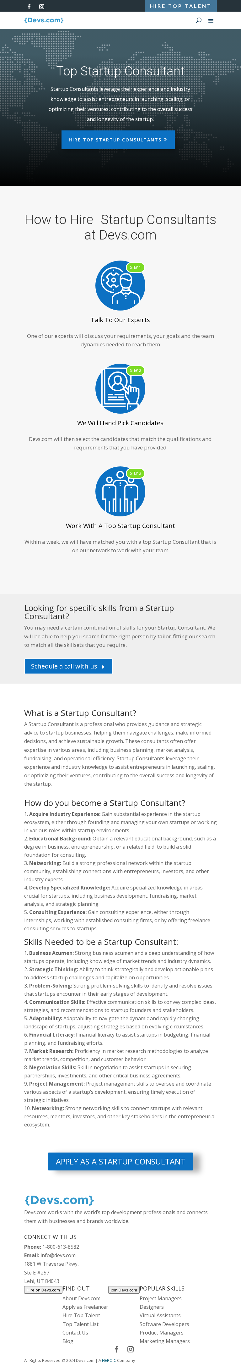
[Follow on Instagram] (42, 7)
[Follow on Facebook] (29, 7)
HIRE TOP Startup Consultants (115, 140)
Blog (67, 1341)
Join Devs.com (124, 1290)
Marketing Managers (165, 1341)
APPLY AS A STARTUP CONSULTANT (120, 1161)
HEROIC (109, 1360)
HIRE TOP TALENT (181, 6)
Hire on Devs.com (43, 1290)
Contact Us (75, 1332)
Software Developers (164, 1324)
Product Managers (162, 1332)
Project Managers (161, 1298)
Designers (152, 1307)
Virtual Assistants (160, 1315)
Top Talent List (80, 1324)
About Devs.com (81, 1298)
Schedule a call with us (68, 666)
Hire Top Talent (81, 1315)
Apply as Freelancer (85, 1307)
